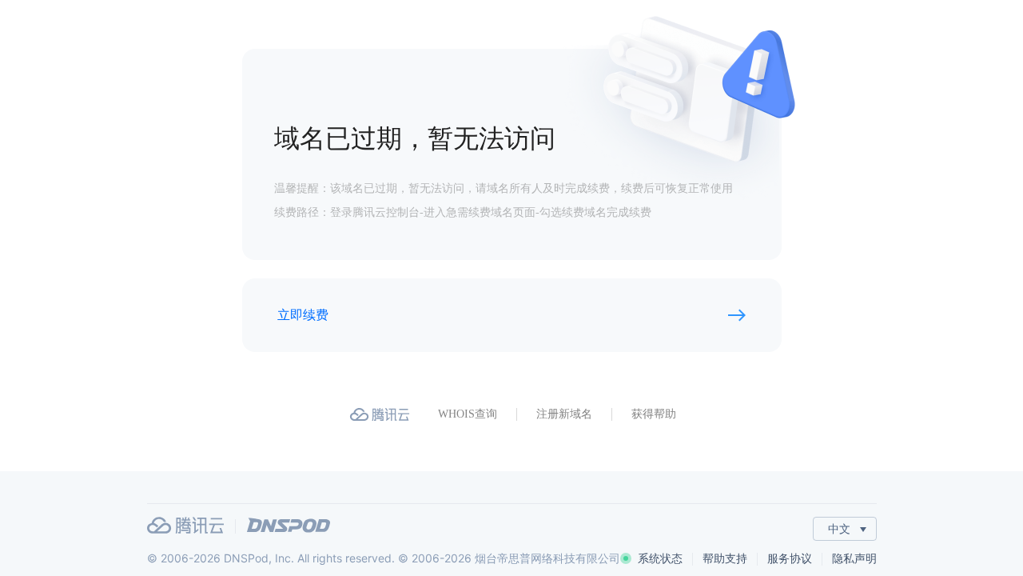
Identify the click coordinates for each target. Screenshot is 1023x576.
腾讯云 (185, 525)
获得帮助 (653, 414)
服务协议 (789, 558)
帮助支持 (725, 558)
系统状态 (660, 558)
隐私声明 (854, 558)
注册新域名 (564, 414)
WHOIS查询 (467, 414)
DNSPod (288, 525)
